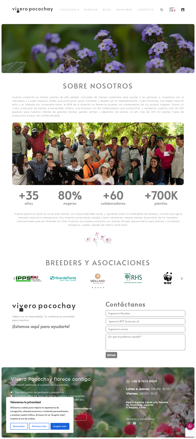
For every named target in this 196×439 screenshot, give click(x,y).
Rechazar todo (39, 426)
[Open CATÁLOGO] (78, 9)
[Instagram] (128, 423)
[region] (40, 415)
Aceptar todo (59, 426)
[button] (161, 9)
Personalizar (19, 426)
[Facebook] (134, 423)
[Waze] (140, 423)
